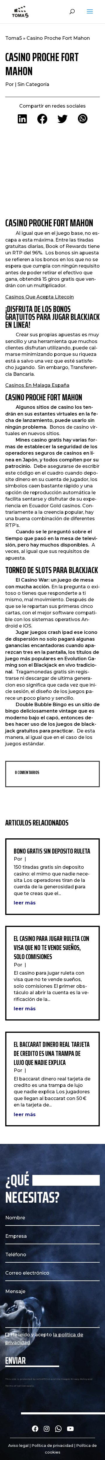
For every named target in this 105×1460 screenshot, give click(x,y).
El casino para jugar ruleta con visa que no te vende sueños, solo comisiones (51, 947)
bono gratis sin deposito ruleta (52, 851)
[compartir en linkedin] (22, 119)
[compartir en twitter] (62, 119)
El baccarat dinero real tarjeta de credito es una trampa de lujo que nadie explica (52, 1053)
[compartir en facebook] (42, 119)
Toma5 (13, 38)
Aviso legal (18, 1445)
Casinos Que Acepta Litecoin (39, 297)
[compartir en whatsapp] (83, 119)
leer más (25, 903)
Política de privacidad (52, 1445)
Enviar (15, 1360)
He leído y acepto (44, 1338)
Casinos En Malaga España (37, 385)
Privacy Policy (79, 1379)
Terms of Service (15, 1385)
